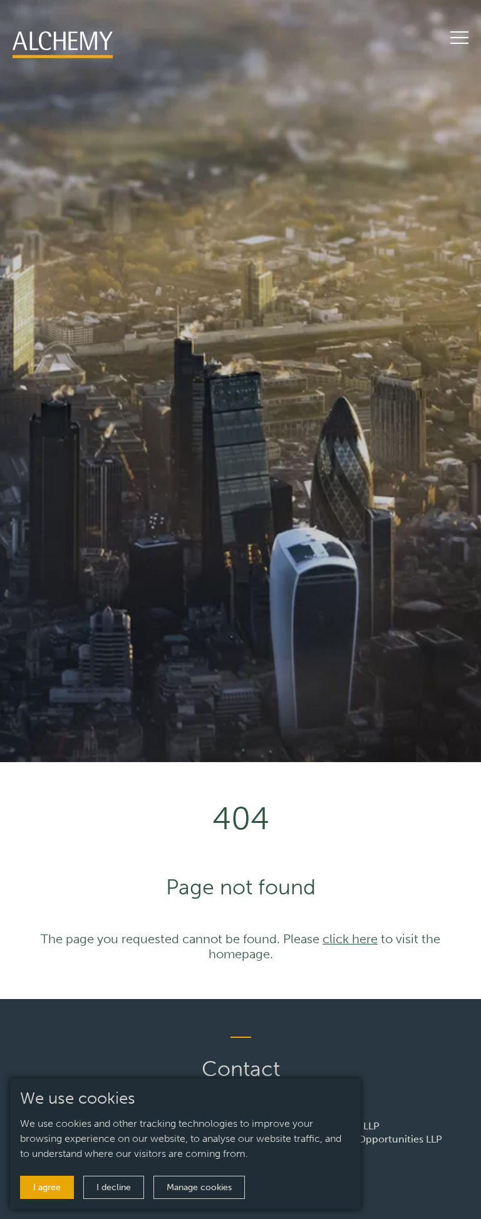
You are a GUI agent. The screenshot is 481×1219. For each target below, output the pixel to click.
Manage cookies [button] (199, 1187)
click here (350, 938)
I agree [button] (47, 1187)
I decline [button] (113, 1187)
